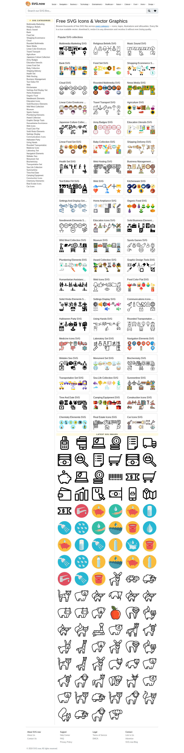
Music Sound (32, 30)
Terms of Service (100, 735)
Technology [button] (84, 4)
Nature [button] (118, 4)
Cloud (29, 41)
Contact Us (32, 739)
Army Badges (32, 60)
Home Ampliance (34, 93)
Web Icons (31, 126)
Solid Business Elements (37, 104)
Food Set (30, 35)
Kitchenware (32, 87)
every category (102, 26)
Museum (30, 109)
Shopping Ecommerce (36, 38)
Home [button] (143, 4)
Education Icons (33, 101)
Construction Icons (34, 178)
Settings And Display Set (37, 90)
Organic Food (32, 96)
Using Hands (32, 142)
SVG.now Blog (131, 742)
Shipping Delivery (34, 71)
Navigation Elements (35, 153)
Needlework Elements (36, 98)
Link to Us (129, 735)
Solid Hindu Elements (36, 131)
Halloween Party (33, 140)
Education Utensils (34, 63)
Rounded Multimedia (35, 43)
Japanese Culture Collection (38, 57)
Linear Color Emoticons (36, 49)
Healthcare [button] (109, 4)
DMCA (95, 739)
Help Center (65, 735)
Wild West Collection (35, 107)
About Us (31, 735)
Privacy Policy (66, 742)
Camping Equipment (35, 175)
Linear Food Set (33, 65)
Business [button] (73, 4)
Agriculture (31, 54)
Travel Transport (33, 52)
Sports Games (33, 112)
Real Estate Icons (34, 184)
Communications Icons (36, 137)
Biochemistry (32, 162)
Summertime (32, 170)
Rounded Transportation (36, 145)
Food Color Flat (33, 129)
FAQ (62, 739)
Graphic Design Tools (35, 120)
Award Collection (34, 118)
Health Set (31, 74)
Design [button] (151, 4)
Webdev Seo (32, 156)
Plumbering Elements (35, 115)
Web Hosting (32, 76)
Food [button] (136, 4)
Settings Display (33, 134)
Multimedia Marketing (35, 24)
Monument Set (33, 159)
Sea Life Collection (34, 167)
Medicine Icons (33, 148)
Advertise (129, 739)
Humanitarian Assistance (37, 123)
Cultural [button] (127, 4)
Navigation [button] (63, 4)
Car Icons (31, 186)
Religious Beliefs (34, 27)
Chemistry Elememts (35, 181)
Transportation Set (34, 164)
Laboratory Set (33, 151)
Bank (29, 32)
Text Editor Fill (33, 82)
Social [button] (54, 4)
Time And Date (33, 173)
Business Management (36, 79)
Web (28, 85)
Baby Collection (33, 68)
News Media (32, 46)
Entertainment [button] (97, 4)
